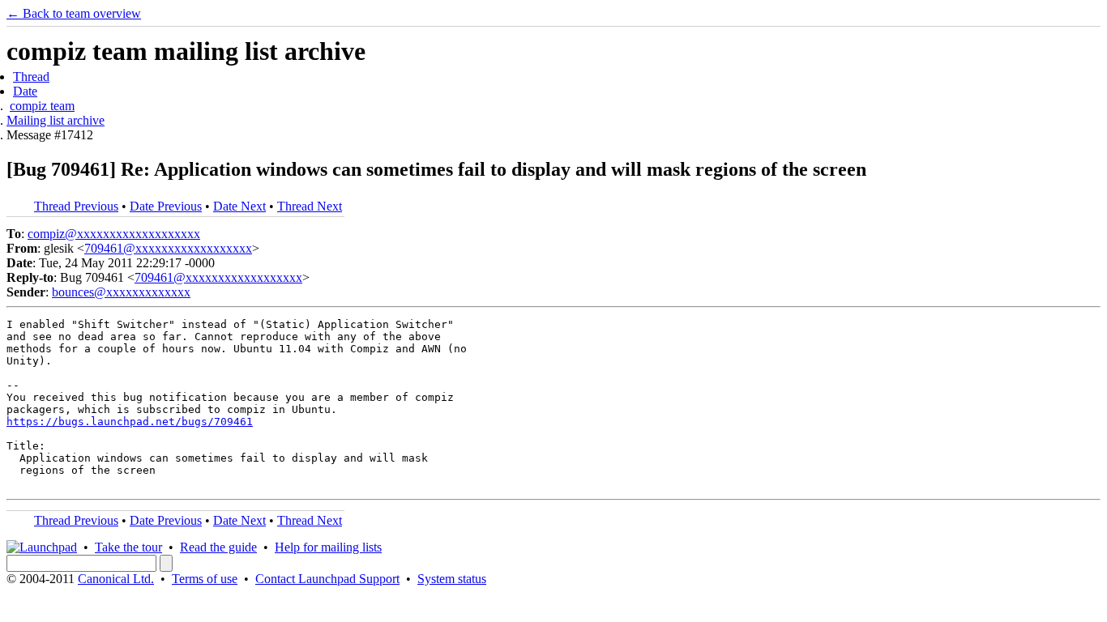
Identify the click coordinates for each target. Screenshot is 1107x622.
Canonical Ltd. (116, 579)
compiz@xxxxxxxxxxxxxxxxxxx (114, 234)
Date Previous (166, 206)
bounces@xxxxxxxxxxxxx (121, 292)
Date (25, 91)
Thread (31, 76)
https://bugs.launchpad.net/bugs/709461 (129, 421)
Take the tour (128, 547)
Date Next (239, 206)
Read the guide (218, 547)
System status (451, 579)
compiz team (42, 106)
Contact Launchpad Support (327, 579)
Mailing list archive (55, 120)
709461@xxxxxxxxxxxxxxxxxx (168, 248)
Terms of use (204, 579)
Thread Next (309, 206)
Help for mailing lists (328, 547)
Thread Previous (76, 206)
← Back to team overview (73, 13)
